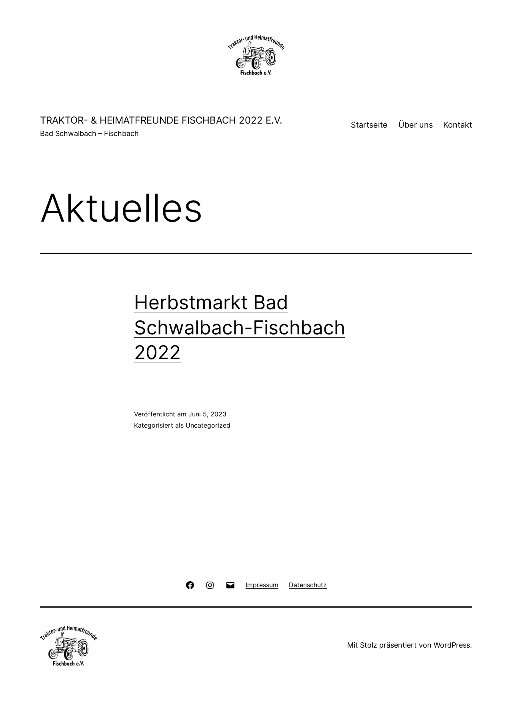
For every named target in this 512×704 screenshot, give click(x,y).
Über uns (415, 125)
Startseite (369, 125)
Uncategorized (208, 425)
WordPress (452, 645)
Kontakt (457, 125)
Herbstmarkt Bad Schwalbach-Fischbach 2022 (239, 327)
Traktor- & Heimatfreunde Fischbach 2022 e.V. (161, 120)
